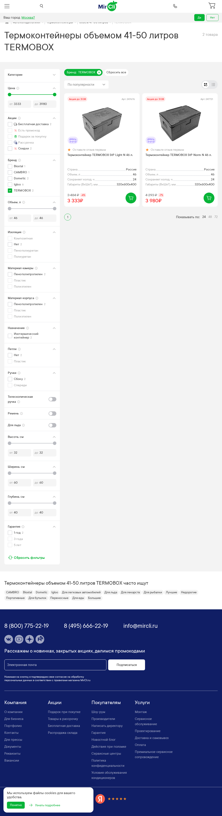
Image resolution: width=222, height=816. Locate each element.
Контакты (11, 733)
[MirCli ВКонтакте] (8, 639)
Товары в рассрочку (63, 719)
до (36, 104)
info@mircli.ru (140, 626)
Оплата (140, 745)
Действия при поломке (108, 747)
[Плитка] (205, 84)
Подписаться (127, 665)
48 (210, 217)
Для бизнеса (13, 719)
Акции (55, 702)
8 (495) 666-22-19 (86, 626)
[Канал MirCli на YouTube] (19, 639)
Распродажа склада (62, 733)
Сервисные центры (106, 753)
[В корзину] (131, 198)
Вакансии (11, 760)
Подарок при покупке (64, 712)
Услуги (142, 702)
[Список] (213, 84)
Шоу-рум (98, 712)
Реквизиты (12, 753)
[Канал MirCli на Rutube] (40, 639)
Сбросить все (116, 72)
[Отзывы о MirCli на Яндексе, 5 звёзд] (111, 798)
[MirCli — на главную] (108, 6)
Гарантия (98, 733)
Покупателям (106, 702)
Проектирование (147, 731)
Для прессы (13, 740)
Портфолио (13, 726)
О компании (13, 712)
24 (204, 217)
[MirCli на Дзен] (29, 639)
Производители (103, 719)
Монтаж (141, 712)
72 (216, 217)
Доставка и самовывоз (152, 738)
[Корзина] (212, 6)
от (11, 104)
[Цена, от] (9, 94)
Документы (12, 747)
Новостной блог (103, 740)
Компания (15, 702)
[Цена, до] (54, 94)
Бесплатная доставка (64, 726)
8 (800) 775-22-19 (26, 626)
